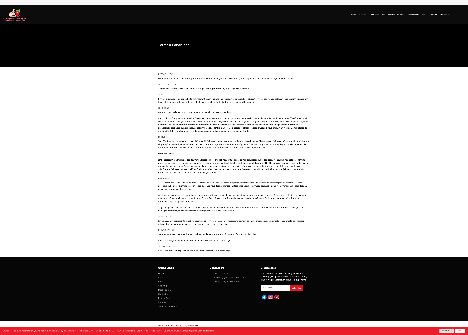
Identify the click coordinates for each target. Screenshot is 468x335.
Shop (160, 282)
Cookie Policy (164, 302)
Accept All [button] (459, 331)
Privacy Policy (165, 298)
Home (161, 273)
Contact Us (163, 294)
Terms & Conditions (167, 306)
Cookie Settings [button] (446, 331)
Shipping (162, 286)
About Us (162, 277)
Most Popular (164, 290)
